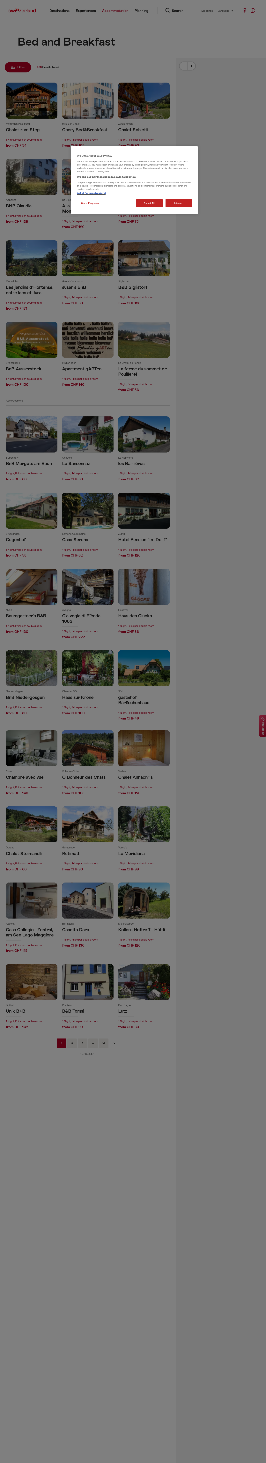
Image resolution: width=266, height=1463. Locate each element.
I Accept (178, 203)
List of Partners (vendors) (91, 193)
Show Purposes (90, 203)
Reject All (149, 203)
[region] (134, 180)
